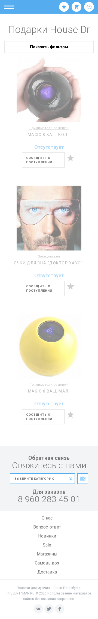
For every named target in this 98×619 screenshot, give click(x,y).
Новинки (47, 536)
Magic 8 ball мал (48, 391)
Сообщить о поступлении (39, 160)
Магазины (47, 554)
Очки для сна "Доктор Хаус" (48, 263)
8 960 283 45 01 (49, 499)
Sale (47, 545)
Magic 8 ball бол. (48, 134)
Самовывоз (47, 563)
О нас (47, 518)
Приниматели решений (49, 128)
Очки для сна (49, 256)
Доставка (47, 572)
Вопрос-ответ (47, 527)
